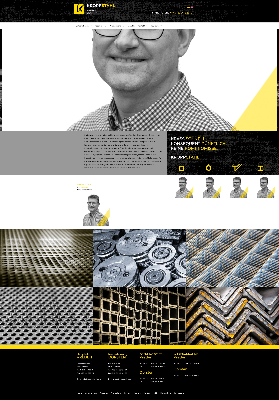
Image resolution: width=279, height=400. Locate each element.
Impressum (179, 393)
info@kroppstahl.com (92, 379)
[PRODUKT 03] (236, 181)
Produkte (104, 393)
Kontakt (147, 393)
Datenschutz (165, 393)
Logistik (127, 393)
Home (79, 393)
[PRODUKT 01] (182, 181)
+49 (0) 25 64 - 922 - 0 (181, 12)
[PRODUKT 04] (264, 181)
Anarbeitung (116, 393)
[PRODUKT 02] (209, 181)
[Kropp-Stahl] (97, 9)
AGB (155, 393)
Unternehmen (91, 393)
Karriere (137, 393)
